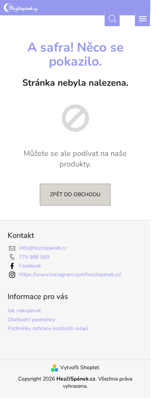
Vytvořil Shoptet (79, 367)
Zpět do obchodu (75, 194)
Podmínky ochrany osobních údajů (48, 328)
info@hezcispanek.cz (43, 248)
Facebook (30, 265)
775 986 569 (34, 257)
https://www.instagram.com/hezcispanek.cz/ (70, 274)
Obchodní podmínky (31, 319)
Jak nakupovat (24, 310)
